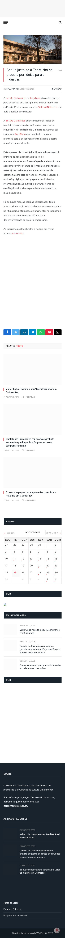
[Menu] (5, 22)
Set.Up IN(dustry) (47, 107)
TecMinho (34, 97)
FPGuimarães (12, 89)
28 (14, 544)
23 (56, 565)
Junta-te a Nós (10, 902)
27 (6, 544)
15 (47, 558)
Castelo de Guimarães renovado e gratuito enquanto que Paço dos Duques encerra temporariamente (30, 442)
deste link (17, 233)
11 (14, 558)
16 (56, 558)
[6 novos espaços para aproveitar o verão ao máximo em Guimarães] (32, 472)
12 (22, 558)
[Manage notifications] (57, 930)
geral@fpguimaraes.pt (15, 805)
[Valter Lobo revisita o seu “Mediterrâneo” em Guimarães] (32, 369)
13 (31, 558)
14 (39, 558)
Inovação (57, 89)
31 (39, 544)
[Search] (60, 22)
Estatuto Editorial (12, 909)
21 (39, 565)
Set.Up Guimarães (15, 97)
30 (31, 544)
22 (47, 565)
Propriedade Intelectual (15, 915)
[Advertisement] (32, 284)
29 (22, 544)
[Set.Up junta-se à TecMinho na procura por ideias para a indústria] (32, 49)
